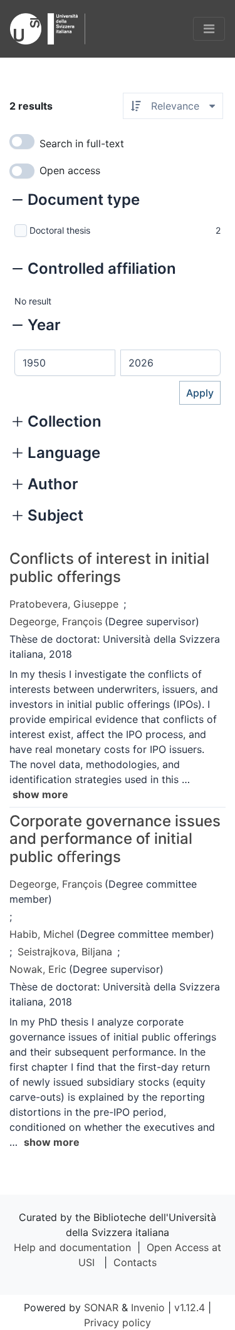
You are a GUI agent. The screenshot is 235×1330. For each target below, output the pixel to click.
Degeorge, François (55, 621)
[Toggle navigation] (209, 29)
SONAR (101, 1307)
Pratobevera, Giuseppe (63, 604)
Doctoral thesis (59, 230)
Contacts (135, 1262)
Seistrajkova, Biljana (65, 951)
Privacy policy (117, 1322)
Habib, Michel (41, 934)
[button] (76, 201)
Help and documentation (72, 1247)
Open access (69, 170)
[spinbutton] (64, 363)
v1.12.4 (189, 1307)
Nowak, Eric (37, 969)
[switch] (21, 141)
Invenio (148, 1307)
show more (40, 794)
